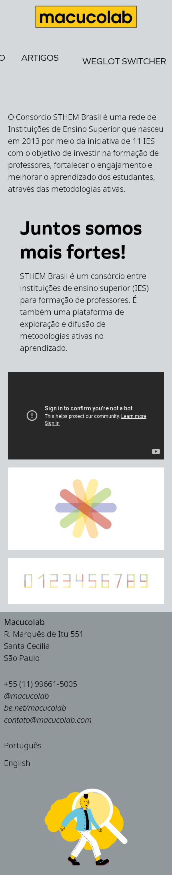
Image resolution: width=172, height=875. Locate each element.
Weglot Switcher (124, 61)
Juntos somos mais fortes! (81, 239)
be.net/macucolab (35, 707)
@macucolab (26, 695)
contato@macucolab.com (48, 719)
